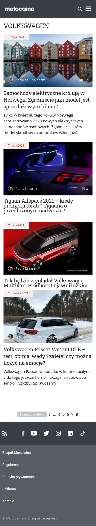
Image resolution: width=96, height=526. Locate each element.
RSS (4, 433)
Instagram (58, 433)
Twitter (46, 433)
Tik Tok (83, 433)
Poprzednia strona (32, 414)
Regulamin (10, 465)
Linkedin (70, 433)
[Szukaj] (80, 9)
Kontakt (8, 501)
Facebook (23, 433)
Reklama (9, 489)
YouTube (34, 433)
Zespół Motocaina (16, 453)
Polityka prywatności (18, 477)
